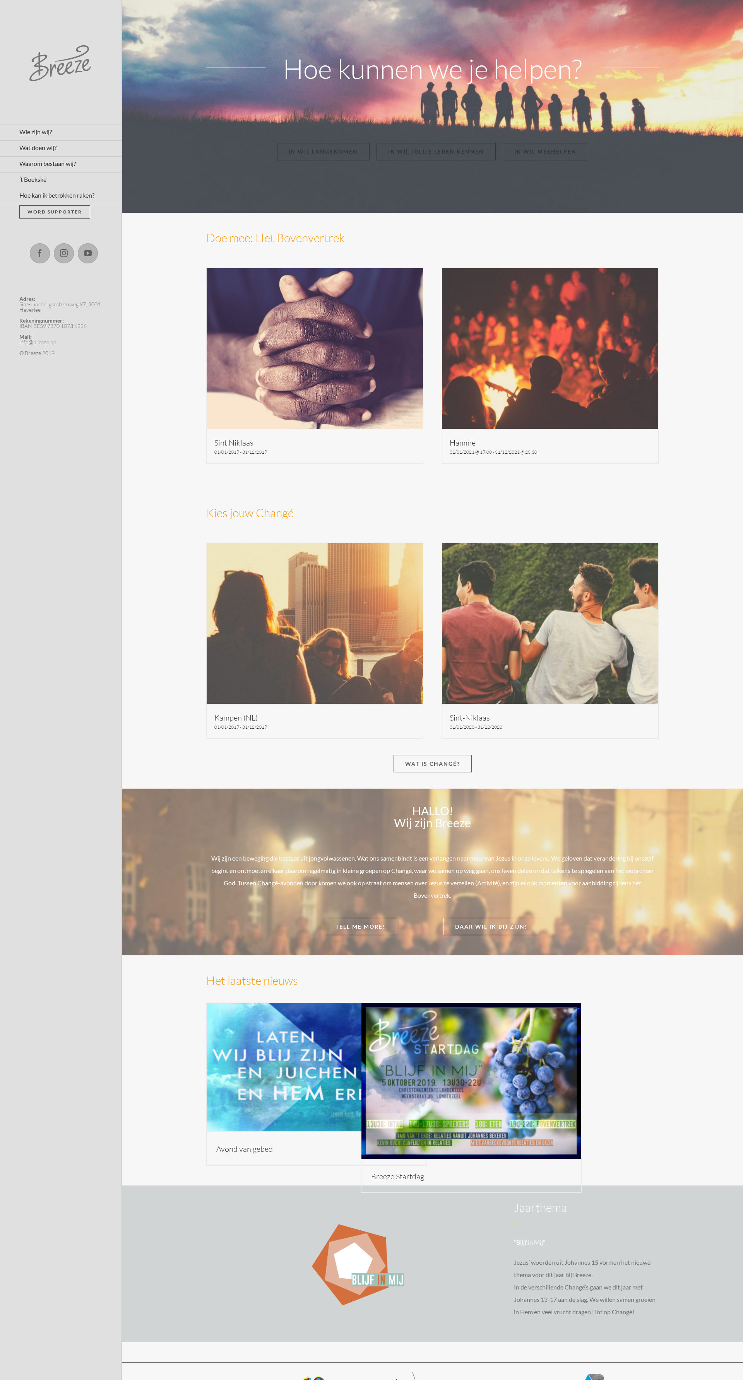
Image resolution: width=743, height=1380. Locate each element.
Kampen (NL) (236, 717)
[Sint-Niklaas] (550, 623)
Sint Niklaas (233, 442)
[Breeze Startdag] (471, 1081)
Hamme (463, 442)
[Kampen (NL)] (315, 623)
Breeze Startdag (397, 1176)
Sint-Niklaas (470, 717)
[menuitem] (61, 133)
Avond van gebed (244, 1149)
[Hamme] (550, 348)
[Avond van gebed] (317, 1067)
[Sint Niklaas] (315, 348)
